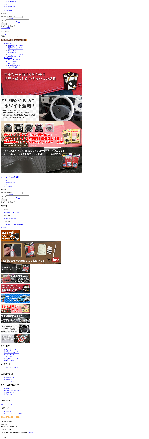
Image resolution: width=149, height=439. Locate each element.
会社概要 (7, 388)
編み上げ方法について (7, 404)
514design (30, 432)
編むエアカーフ (12, 50)
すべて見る (4, 228)
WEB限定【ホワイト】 (11, 360)
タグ (5, 8)
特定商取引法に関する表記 (12, 390)
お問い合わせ (8, 394)
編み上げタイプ (9, 43)
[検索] (17, 36)
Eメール (3, 20)
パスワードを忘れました (15, 22)
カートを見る (5, 34)
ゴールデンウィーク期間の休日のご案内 (16, 224)
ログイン (3, 18)
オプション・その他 (10, 61)
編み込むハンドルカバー (15, 49)
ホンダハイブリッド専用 (15, 54)
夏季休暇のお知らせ (10, 218)
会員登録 (10, 18)
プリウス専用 (12, 52)
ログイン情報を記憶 (8, 26)
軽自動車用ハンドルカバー (16, 47)
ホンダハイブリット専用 (11, 358)
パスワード (4, 22)
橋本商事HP (7, 411)
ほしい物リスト (9, 10)
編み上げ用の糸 (12, 63)
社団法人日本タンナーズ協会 (13, 413)
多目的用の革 (8, 379)
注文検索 (3, 16)
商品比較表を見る (9, 6)
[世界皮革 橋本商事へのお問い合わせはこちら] (14, 40)
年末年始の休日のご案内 (11, 212)
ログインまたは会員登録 (8, 1)
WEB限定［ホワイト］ (15, 56)
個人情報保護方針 (9, 392)
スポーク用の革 (12, 67)
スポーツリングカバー (14, 59)
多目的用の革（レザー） (15, 65)
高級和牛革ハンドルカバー (16, 45)
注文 (5, 4)
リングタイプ (8, 58)
